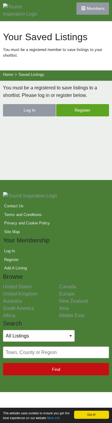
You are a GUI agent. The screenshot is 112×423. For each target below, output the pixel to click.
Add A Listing (15, 268)
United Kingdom (20, 293)
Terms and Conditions (23, 214)
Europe (67, 293)
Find (56, 369)
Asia (64, 308)
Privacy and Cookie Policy (27, 223)
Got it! (91, 414)
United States (17, 286)
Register (82, 110)
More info (53, 418)
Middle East (71, 315)
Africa (9, 315)
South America (18, 308)
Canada (67, 286)
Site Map (12, 232)
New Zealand (73, 301)
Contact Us (14, 206)
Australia (12, 301)
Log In (30, 110)
